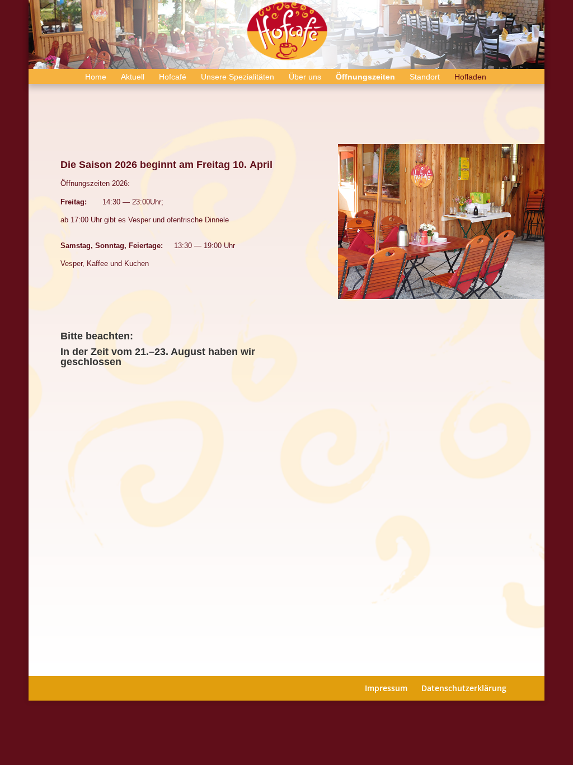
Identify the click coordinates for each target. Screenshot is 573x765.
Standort (425, 77)
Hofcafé (172, 77)
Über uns (305, 77)
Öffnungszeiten (365, 77)
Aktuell (132, 77)
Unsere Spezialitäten (237, 77)
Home (95, 77)
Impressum (386, 688)
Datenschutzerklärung (463, 688)
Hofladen (470, 77)
